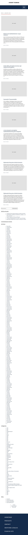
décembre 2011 (9, 317)
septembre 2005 (9, 387)
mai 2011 (8, 323)
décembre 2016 (9, 264)
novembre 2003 (9, 411)
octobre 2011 (9, 319)
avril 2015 (8, 282)
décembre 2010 (9, 327)
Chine (7, 473)
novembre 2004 (9, 399)
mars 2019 (8, 254)
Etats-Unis (8, 454)
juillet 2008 (8, 353)
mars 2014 (8, 295)
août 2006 (8, 375)
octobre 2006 (9, 373)
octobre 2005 (9, 386)
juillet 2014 (8, 290)
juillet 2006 (8, 376)
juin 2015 (8, 279)
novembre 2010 (9, 329)
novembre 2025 (9, 227)
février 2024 (8, 232)
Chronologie (8, 445)
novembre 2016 (9, 265)
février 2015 (8, 284)
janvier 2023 (8, 237)
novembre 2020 (9, 246)
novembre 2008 (9, 348)
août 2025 (8, 228)
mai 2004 (8, 404)
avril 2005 (8, 393)
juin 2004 (8, 403)
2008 (7, 477)
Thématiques (9, 457)
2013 (7, 460)
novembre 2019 (9, 250)
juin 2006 (8, 378)
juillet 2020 (8, 249)
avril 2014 (8, 293)
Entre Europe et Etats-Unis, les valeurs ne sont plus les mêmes (16, 219)
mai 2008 (8, 355)
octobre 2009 (9, 339)
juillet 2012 (8, 310)
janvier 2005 (8, 396)
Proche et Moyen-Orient (10, 461)
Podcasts (8, 521)
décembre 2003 (9, 410)
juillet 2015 (8, 278)
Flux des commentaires (10, 501)
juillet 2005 (8, 389)
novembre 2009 (9, 338)
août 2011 (8, 322)
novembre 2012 (9, 307)
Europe (8, 451)
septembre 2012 (9, 309)
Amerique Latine (9, 475)
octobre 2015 (9, 275)
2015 (7, 452)
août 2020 (8, 248)
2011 (7, 466)
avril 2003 (8, 416)
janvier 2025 (8, 230)
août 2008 (8, 352)
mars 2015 (8, 283)
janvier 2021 (8, 244)
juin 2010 (8, 332)
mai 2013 (8, 300)
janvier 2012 (8, 316)
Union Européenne (9, 453)
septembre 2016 (9, 267)
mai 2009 (8, 343)
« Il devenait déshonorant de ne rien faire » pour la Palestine (16, 218)
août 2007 (8, 364)
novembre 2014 (9, 288)
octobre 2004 (9, 400)
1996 (7, 493)
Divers (8, 489)
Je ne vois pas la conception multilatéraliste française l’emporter (12, 130)
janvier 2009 (8, 346)
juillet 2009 (8, 341)
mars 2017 (8, 262)
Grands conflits (9, 467)
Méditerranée (9, 456)
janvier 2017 (8, 263)
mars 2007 (8, 367)
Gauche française (9, 479)
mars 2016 (8, 271)
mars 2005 (8, 394)
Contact (14, 504)
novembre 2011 (9, 318)
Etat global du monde (10, 444)
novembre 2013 (9, 297)
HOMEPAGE (8, 517)
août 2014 (8, 289)
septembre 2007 (9, 362)
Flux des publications (10, 500)
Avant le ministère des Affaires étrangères (13, 484)
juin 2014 (8, 291)
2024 (7, 429)
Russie (8, 458)
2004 (7, 486)
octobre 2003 (9, 413)
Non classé (8, 441)
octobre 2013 (9, 298)
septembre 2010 (9, 330)
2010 (7, 468)
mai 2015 (8, 281)
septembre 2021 (9, 243)
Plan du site (14, 507)
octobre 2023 (9, 233)
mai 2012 (8, 312)
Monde (8, 434)
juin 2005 (8, 390)
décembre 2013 (9, 296)
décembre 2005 (9, 383)
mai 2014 (8, 292)
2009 (7, 472)
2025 (7, 430)
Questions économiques (10, 478)
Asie (7, 470)
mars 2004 (8, 407)
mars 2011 (8, 325)
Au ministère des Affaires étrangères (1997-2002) (14, 485)
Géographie (8, 450)
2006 (7, 482)
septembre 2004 (9, 401)
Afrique (8, 465)
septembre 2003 (9, 414)
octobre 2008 (9, 350)
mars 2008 (8, 357)
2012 (7, 463)
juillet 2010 (8, 331)
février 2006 (8, 382)
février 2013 (8, 304)
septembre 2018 (9, 257)
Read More (6, 45)
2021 (7, 438)
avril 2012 (8, 313)
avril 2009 (8, 344)
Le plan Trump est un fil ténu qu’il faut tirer (13, 217)
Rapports (8, 491)
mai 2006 (8, 379)
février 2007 (8, 368)
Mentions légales (14, 506)
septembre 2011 (9, 320)
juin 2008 (8, 354)
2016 (7, 449)
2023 (7, 427)
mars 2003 (8, 417)
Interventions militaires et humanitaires (13, 471)
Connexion (8, 498)
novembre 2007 (9, 360)
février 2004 (8, 408)
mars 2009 (8, 345)
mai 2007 (8, 365)
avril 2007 (8, 366)
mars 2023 (8, 235)
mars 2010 (8, 336)
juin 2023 (8, 234)
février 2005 (8, 395)
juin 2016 (8, 269)
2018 (7, 432)
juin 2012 (8, 311)
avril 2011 (8, 324)
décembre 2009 (9, 337)
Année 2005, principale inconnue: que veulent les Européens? (12, 66)
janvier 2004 (8, 409)
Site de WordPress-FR (10, 502)
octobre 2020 (9, 247)
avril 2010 (8, 334)
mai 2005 (8, 392)
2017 (7, 440)
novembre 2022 (9, 239)
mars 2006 (8, 381)
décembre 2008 (9, 347)
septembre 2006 (9, 374)
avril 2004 (8, 406)
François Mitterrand (10, 481)
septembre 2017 (9, 258)
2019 (7, 433)
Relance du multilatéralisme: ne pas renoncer (12, 34)
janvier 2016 (8, 272)
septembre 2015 (9, 276)
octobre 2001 (9, 422)
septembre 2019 (9, 251)
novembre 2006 (9, 372)
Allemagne (8, 446)
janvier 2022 (8, 242)
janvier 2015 (8, 285)
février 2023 (8, 236)
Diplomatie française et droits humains (13, 162)
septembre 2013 (9, 299)
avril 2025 (8, 229)
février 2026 (8, 226)
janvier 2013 (8, 305)
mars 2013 (8, 303)
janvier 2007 (8, 369)
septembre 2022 (9, 240)
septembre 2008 (9, 351)
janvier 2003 (8, 420)
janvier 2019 (8, 256)
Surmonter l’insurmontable (10, 99)
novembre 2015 (9, 274)
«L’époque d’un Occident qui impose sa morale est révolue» (16, 213)
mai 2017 (8, 260)
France (8, 443)
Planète (8, 474)
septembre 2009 (9, 340)
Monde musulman (9, 464)
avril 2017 (8, 261)
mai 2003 (8, 415)
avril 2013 (8, 302)
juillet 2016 (8, 268)
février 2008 (8, 358)
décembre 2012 (9, 306)
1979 (7, 494)
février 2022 (8, 241)
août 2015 (8, 277)
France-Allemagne (9, 447)
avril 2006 (8, 380)
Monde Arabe (9, 459)
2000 (7, 492)
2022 (7, 439)
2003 (7, 488)
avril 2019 (8, 253)
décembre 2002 (9, 421)
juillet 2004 (8, 402)
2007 (7, 480)
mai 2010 (8, 333)
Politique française (10, 431)
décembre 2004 (9, 397)
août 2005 (8, 388)
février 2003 (8, 418)
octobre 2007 (9, 361)
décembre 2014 (9, 286)
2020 (7, 436)
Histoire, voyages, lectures (11, 487)
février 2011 (8, 326)
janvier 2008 (8, 359)
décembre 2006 (9, 371)
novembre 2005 (9, 385)
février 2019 (8, 255)
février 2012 (8, 315)
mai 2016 (8, 270)
